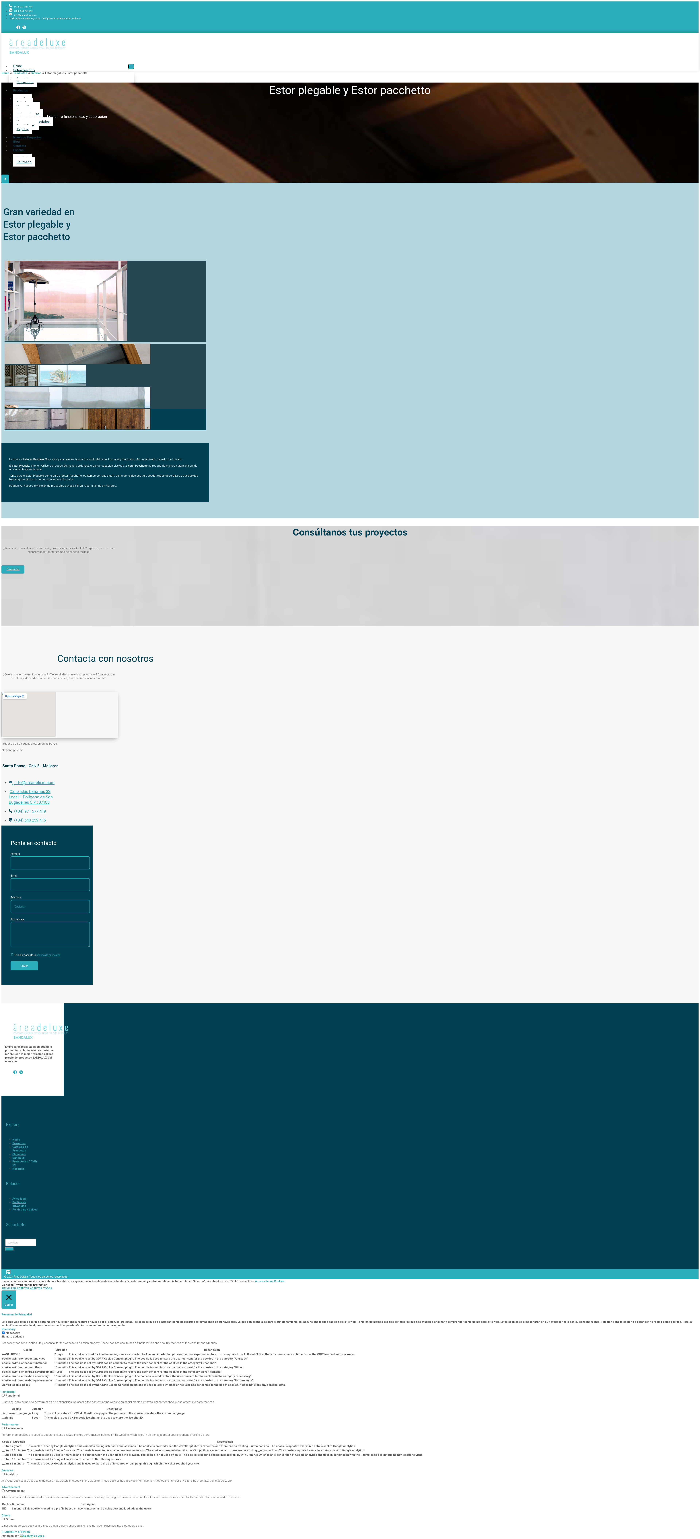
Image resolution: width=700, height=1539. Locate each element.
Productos (20, 90)
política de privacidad (48, 955)
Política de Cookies (24, 1209)
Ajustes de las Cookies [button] (269, 1281)
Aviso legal (19, 1198)
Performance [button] (10, 1424)
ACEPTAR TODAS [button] (41, 1288)
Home (16, 1139)
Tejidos (23, 129)
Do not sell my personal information (24, 1284)
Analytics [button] (7, 1470)
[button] (12, 569)
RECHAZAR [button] (8, 1288)
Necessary (13, 1333)
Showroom (25, 82)
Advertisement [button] (10, 1487)
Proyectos (19, 1143)
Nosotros (18, 1168)
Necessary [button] (8, 1329)
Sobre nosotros (24, 70)
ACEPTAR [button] (23, 1288)
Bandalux (18, 1157)
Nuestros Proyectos (27, 137)
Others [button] (5, 1515)
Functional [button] (8, 1391)
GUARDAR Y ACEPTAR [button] (15, 1532)
